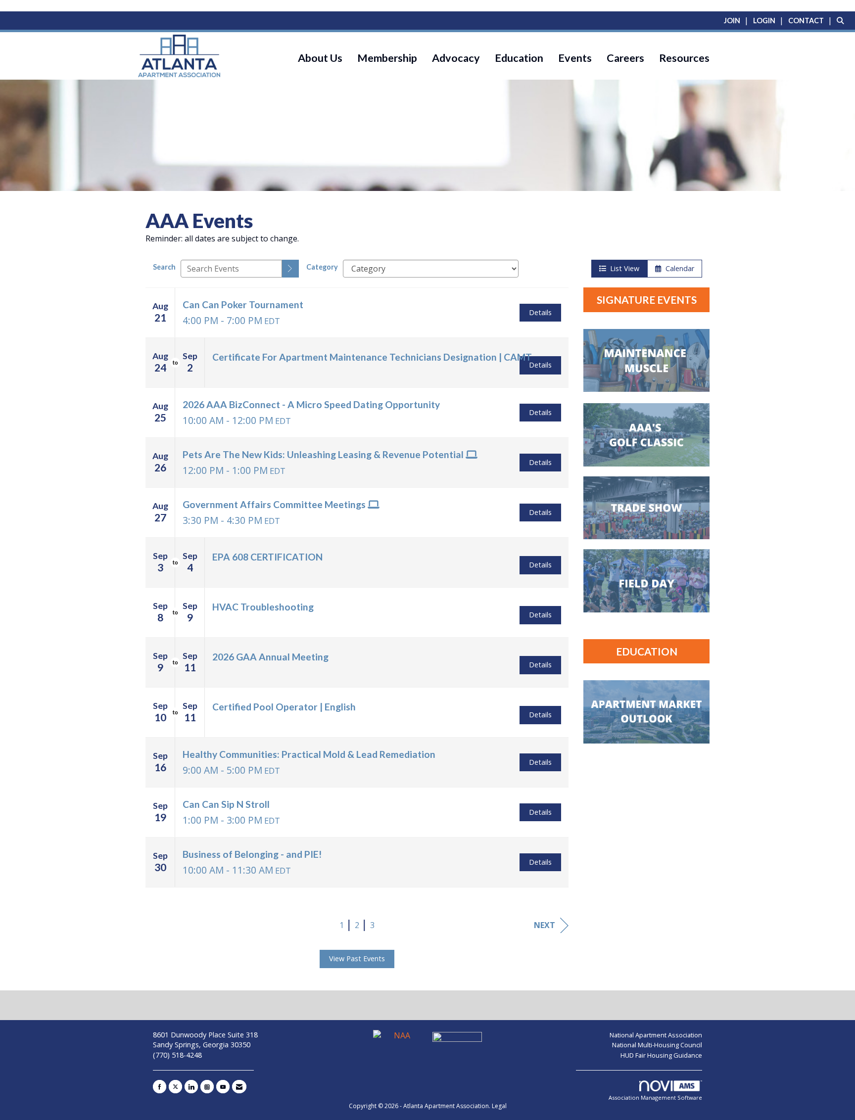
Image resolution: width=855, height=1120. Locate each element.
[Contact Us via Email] (239, 1086)
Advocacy (456, 57)
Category (322, 267)
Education (519, 57)
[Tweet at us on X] (175, 1086)
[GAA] (457, 1039)
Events (575, 57)
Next (544, 925)
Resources (684, 57)
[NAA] (399, 1039)
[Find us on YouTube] (223, 1086)
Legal (499, 1106)
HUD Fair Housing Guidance (661, 1055)
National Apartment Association (656, 1034)
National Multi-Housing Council (657, 1044)
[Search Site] (842, 20)
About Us (320, 57)
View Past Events (357, 958)
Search (164, 267)
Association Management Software (655, 1097)
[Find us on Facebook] (159, 1086)
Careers (625, 57)
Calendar (678, 268)
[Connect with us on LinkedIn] (191, 1086)
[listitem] (737, 20)
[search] (290, 269)
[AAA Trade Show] (646, 508)
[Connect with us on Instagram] (207, 1086)
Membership (387, 57)
